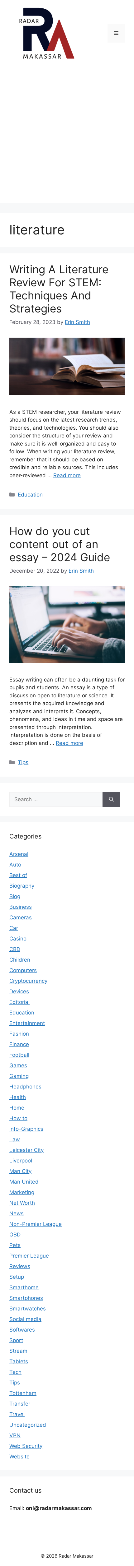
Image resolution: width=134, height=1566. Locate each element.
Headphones (25, 1086)
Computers (23, 970)
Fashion (19, 1034)
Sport (16, 1340)
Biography (21, 886)
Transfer (19, 1404)
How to (18, 1118)
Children (19, 960)
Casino (17, 938)
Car (13, 928)
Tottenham (22, 1393)
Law (14, 1139)
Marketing (21, 1192)
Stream (18, 1351)
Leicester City (26, 1150)
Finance (19, 1044)
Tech (15, 1372)
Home (16, 1108)
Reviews (19, 1266)
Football (19, 1055)
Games (18, 1065)
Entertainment (27, 1023)
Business (20, 907)
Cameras (20, 917)
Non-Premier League (35, 1224)
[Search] (111, 799)
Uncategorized (27, 1425)
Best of (18, 875)
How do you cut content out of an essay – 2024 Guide (59, 544)
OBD (15, 1234)
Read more (67, 475)
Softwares (22, 1330)
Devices (19, 991)
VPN (15, 1435)
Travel (17, 1414)
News (16, 1213)
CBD (14, 949)
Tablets (18, 1361)
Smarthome (24, 1287)
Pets (15, 1245)
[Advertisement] (67, 136)
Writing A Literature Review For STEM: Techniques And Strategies (58, 289)
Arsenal (18, 854)
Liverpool (20, 1160)
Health (17, 1097)
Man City (20, 1171)
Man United (24, 1182)
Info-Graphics (26, 1129)
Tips (23, 762)
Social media (25, 1319)
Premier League (29, 1256)
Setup (16, 1277)
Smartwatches (27, 1308)
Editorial (19, 1002)
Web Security (25, 1446)
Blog (14, 896)
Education (30, 495)
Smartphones (26, 1298)
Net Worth (22, 1203)
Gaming (19, 1076)
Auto (15, 865)
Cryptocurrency (28, 981)
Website (19, 1456)
